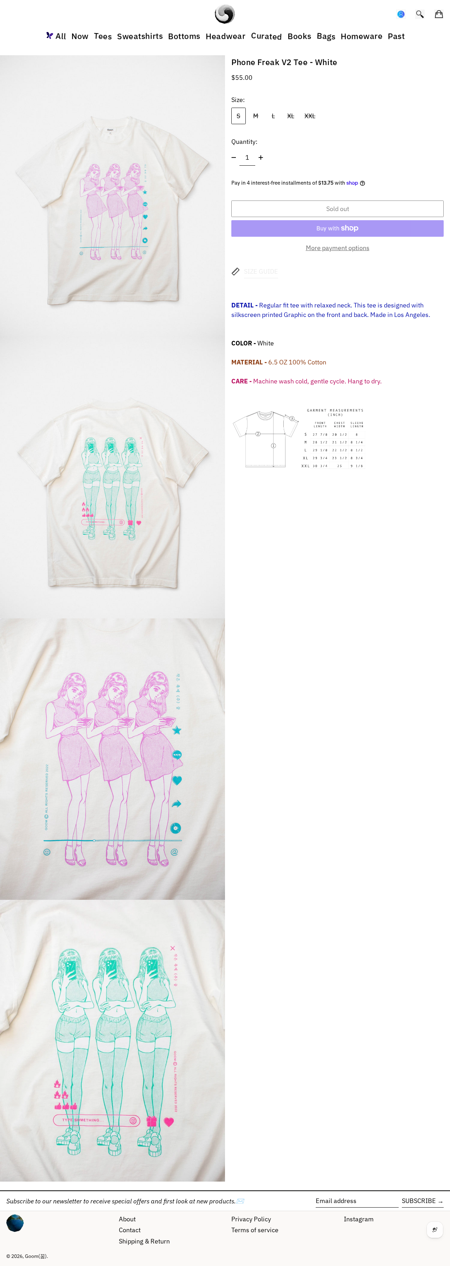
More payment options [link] (337, 247)
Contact (130, 1230)
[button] (420, 14)
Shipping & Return (144, 1241)
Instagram (359, 1219)
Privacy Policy (251, 1219)
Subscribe (419, 1201)
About (127, 1219)
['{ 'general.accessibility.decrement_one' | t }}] (233, 157)
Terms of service (254, 1230)
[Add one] (260, 157)
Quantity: (244, 142)
